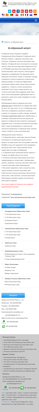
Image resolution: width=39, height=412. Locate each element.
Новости (7, 42)
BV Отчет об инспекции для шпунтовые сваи (18, 344)
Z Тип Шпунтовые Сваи (12, 217)
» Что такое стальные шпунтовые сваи (15, 362)
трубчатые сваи (7, 399)
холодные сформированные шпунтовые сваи (21, 397)
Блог (15, 399)
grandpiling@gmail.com (12, 315)
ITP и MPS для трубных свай (13, 347)
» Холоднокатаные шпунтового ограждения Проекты (20, 368)
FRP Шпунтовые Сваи (12, 284)
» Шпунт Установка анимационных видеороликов (19, 371)
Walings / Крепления (11, 273)
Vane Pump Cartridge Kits (19, 402)
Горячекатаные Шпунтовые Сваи (16, 228)
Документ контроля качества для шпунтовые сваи (20, 349)
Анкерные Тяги (10, 270)
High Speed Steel (19, 404)
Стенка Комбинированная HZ (14, 259)
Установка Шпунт (16, 194)
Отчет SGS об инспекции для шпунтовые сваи (19, 342)
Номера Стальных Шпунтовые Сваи (17, 278)
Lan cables (29, 404)
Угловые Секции (10, 267)
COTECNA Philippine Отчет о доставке (16, 340)
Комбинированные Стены (14, 251)
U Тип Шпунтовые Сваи (12, 214)
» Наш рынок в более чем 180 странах (15, 359)
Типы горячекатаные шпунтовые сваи (22, 197)
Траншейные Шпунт (11, 223)
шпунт (20, 393)
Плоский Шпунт (10, 237)
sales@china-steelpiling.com (14, 312)
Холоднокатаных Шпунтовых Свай (17, 211)
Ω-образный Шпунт (11, 220)
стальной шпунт (11, 395)
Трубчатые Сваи (11, 243)
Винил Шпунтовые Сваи (13, 281)
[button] (3, 211)
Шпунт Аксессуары (11, 264)
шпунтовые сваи (11, 393)
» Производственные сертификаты (14, 357)
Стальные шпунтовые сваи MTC (14, 351)
